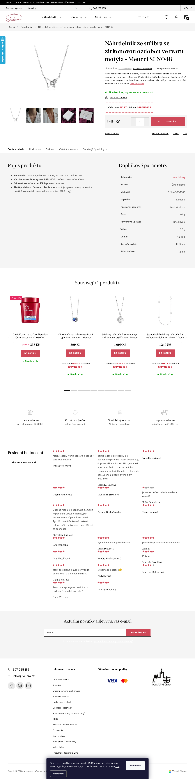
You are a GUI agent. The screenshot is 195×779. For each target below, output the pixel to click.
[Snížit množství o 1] (133, 122)
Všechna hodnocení (24, 462)
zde (117, 766)
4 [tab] (87, 390)
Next (184, 337)
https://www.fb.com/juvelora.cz (11, 685)
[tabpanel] (30, 340)
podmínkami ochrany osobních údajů (113, 641)
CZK (186, 8)
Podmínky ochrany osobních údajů (69, 713)
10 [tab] (128, 390)
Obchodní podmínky (62, 707)
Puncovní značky (61, 696)
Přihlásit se (138, 632)
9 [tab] (121, 390)
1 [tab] (67, 390)
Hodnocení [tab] (35, 149)
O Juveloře (58, 730)
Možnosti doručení (118, 97)
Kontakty (32, 8)
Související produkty (94, 149)
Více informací (137, 83)
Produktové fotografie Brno (65, 752)
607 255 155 (21, 669)
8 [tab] (114, 390)
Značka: (112, 133)
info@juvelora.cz (24, 676)
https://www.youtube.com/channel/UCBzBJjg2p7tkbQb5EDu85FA (28, 685)
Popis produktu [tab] (16, 149)
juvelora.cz (20, 685)
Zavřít (122, 132)
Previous (11, 337)
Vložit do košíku (168, 121)
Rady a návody (60, 735)
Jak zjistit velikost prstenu (65, 724)
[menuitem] (51, 17)
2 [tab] (74, 390)
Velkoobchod (59, 747)
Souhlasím (135, 765)
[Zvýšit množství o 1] (146, 122)
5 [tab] (94, 390)
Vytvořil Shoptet (179, 771)
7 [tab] (108, 390)
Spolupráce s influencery (64, 741)
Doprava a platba (14, 8)
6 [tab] (101, 390)
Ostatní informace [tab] (68, 149)
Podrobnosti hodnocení (142, 68)
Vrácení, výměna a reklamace (66, 690)
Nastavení (58, 773)
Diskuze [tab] (50, 149)
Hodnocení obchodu (62, 702)
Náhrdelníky (179, 177)
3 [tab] (81, 390)
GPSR (55, 719)
